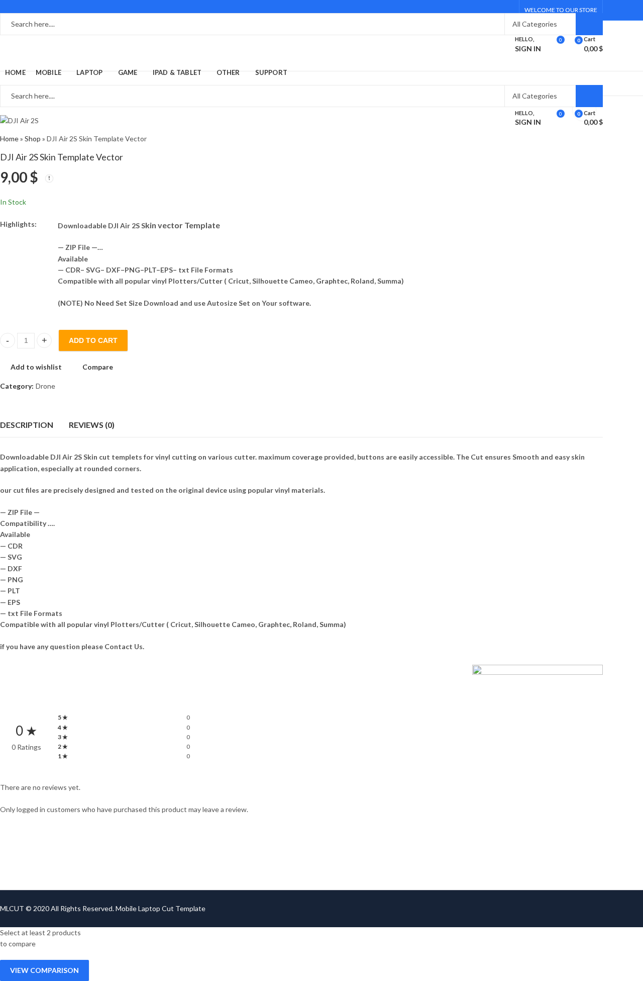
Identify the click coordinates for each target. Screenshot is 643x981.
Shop (33, 138)
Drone (45, 386)
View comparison (44, 970)
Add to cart (93, 340)
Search (589, 24)
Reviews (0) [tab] (92, 424)
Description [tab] (26, 424)
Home (9, 138)
